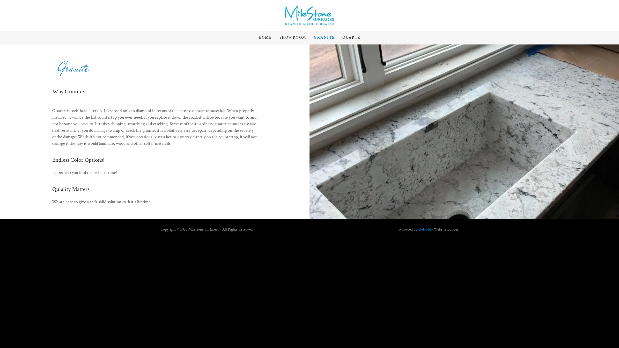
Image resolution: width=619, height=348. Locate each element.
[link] (309, 15)
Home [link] (265, 37)
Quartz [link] (351, 37)
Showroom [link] (293, 37)
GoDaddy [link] (425, 229)
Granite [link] (324, 37)
